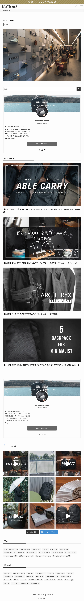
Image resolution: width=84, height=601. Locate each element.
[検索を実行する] (79, 89)
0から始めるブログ (11, 549)
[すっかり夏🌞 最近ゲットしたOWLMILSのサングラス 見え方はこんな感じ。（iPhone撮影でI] (42, 463)
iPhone (53, 549)
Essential (36, 549)
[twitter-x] (39, 150)
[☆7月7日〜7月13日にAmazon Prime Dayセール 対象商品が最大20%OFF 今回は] (68, 463)
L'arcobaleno (66, 576)
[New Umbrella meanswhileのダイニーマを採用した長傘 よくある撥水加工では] (15, 489)
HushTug (39, 576)
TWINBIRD (24, 583)
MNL (16, 580)
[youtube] (45, 150)
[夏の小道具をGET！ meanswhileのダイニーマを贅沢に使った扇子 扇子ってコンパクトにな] (68, 489)
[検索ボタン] (76, 6)
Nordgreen (69, 580)
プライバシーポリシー (37, 594)
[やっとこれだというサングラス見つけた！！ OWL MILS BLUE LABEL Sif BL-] (42, 516)
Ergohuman (60, 573)
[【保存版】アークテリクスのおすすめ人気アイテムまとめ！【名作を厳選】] (42, 309)
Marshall (7, 580)
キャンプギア (44, 552)
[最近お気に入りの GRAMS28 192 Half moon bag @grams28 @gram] (15, 516)
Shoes (21, 552)
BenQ (51, 573)
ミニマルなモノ (10, 556)
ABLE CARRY (19, 573)
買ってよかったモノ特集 (61, 556)
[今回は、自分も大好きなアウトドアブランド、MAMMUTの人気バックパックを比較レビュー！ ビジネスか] (15, 463)
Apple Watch (25, 549)
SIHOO (15, 583)
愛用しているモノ (26, 556)
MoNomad (9, 6)
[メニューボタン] (81, 6)
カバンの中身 (31, 552)
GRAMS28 (8, 576)
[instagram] (42, 150)
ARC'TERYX (41, 573)
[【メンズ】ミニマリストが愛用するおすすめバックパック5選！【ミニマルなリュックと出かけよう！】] (42, 360)
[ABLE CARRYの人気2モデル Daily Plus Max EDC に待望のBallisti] (68, 516)
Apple (30, 573)
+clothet (7, 573)
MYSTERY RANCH (35, 580)
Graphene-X (19, 576)
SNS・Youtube (42, 143)
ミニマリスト (70, 552)
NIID (60, 580)
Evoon (70, 573)
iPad (45, 549)
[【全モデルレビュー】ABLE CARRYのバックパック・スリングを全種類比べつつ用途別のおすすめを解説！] (42, 205)
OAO (6, 583)
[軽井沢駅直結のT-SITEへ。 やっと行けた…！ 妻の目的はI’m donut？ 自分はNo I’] (42, 489)
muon (23, 580)
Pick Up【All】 (10, 552)
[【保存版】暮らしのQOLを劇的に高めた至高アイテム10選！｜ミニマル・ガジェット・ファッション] (42, 258)
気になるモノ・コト (43, 556)
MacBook (64, 549)
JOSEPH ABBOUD (52, 576)
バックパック (57, 552)
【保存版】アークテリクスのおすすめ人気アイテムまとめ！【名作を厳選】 (31, 314)
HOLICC (29, 576)
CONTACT (50, 594)
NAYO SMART (49, 580)
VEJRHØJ (35, 583)
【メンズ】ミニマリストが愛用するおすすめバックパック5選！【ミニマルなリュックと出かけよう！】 (41, 365)
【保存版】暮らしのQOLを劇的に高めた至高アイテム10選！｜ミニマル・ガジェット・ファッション (40, 263)
